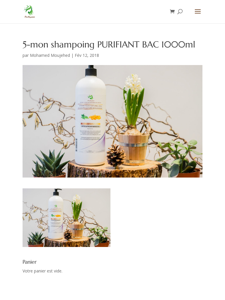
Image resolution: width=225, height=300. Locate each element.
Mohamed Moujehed (50, 55)
